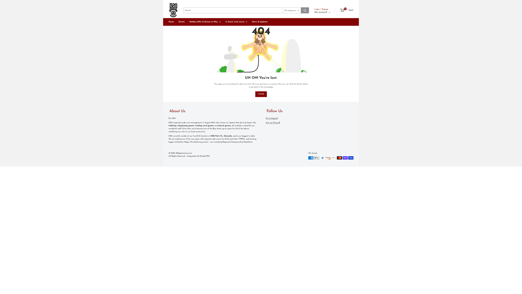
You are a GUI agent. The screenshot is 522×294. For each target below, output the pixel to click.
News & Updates (260, 22)
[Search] (305, 10)
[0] (342, 10)
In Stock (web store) (235, 22)
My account (321, 12)
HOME (261, 94)
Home (171, 22)
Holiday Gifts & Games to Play (203, 22)
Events (182, 22)
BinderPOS (205, 156)
